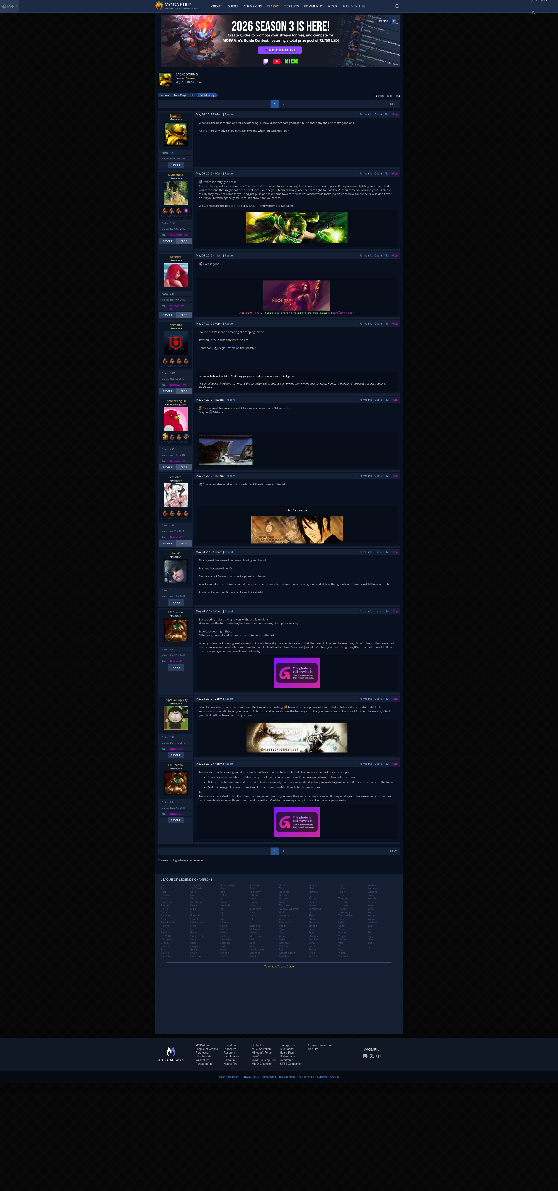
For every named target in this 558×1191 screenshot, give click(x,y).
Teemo (292, 707)
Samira (313, 898)
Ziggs (371, 936)
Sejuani (313, 902)
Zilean (371, 939)
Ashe (164, 919)
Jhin (222, 915)
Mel (251, 939)
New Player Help (184, 95)
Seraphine (315, 909)
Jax (221, 909)
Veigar (342, 936)
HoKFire (313, 1049)
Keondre (175, 257)
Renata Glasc (287, 953)
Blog (184, 241)
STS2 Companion (291, 1063)
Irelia (223, 895)
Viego (341, 949)
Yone (371, 909)
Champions (253, 6)
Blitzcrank (167, 939)
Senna (312, 905)
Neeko (283, 895)
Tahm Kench (345, 885)
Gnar (193, 943)
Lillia (252, 905)
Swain (312, 949)
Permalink (365, 114)
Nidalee (283, 898)
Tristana (217, 412)
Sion (311, 929)
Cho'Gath (196, 888)
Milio (252, 943)
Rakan (282, 939)
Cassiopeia (197, 885)
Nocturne (284, 905)
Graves (194, 949)
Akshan (165, 895)
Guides (233, 6)
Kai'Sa (223, 926)
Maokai (253, 932)
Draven (194, 905)
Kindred (254, 885)
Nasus (283, 888)
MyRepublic (175, 175)
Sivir (205, 408)
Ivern (223, 898)
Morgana (254, 953)
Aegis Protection (229, 348)
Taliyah (342, 888)
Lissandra (255, 909)
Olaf (281, 912)
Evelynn (195, 915)
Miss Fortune (257, 946)
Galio (193, 932)
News (332, 6)
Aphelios (166, 915)
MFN (11, 6)
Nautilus (284, 892)
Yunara (372, 915)
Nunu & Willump (289, 909)
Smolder (314, 939)
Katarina (225, 943)
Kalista (224, 929)
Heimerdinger (228, 885)
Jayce (223, 912)
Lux (251, 922)
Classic (273, 6)
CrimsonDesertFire (320, 1045)
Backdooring (207, 95)
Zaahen (372, 922)
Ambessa (166, 902)
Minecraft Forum (262, 1052)
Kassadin (225, 939)
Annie (164, 912)
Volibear (373, 885)
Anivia (164, 909)
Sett (311, 912)
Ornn (282, 919)
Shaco (206, 484)
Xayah (371, 895)
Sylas (312, 953)
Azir (163, 929)
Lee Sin (253, 898)
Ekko (193, 909)
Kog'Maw (254, 892)
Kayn (223, 949)
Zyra (370, 946)
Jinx (222, 919)
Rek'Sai (283, 946)
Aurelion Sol (168, 922)
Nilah (282, 902)
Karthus (224, 936)
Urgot (341, 926)
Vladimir (343, 956)
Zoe (370, 943)
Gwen (193, 953)
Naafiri (253, 956)
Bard (164, 932)
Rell (281, 949)
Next (393, 104)
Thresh (342, 902)
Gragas (194, 946)
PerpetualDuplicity (176, 700)
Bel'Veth (166, 936)
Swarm (190, 78)
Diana (193, 898)
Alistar (164, 898)
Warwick (373, 888)
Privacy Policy (251, 1076)
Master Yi (255, 936)
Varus (341, 929)
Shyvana (314, 922)
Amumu (165, 905)
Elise (193, 912)
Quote (378, 114)
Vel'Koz (342, 939)
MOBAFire (202, 1045)
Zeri (370, 932)
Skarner (313, 936)
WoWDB (257, 1056)
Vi (339, 946)
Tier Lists (291, 6)
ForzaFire (230, 1060)
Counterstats (204, 1056)
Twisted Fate (346, 915)
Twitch (206, 182)
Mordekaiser (257, 949)
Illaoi (223, 892)
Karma (224, 932)
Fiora (205, 264)
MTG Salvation (261, 1049)
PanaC (176, 553)
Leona (253, 902)
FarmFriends (232, 1056)
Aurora (165, 926)
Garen (194, 939)
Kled (252, 888)
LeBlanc (254, 895)
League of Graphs (207, 1049)
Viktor (341, 953)
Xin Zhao (373, 902)
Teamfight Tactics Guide (279, 966)
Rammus (284, 943)
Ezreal (194, 919)
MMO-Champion (262, 1063)
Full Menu (351, 6)
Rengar (313, 885)
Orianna (284, 915)
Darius (194, 895)
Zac (370, 926)
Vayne (342, 932)
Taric (341, 895)
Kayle (223, 946)
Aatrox (165, 885)
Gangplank (196, 936)
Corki (193, 892)
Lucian (253, 915)
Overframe (286, 1060)
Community (313, 6)
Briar (164, 949)
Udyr (341, 922)
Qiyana (283, 932)
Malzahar (255, 929)
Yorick (371, 912)
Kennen (224, 953)
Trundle (343, 909)
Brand (164, 943)
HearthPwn (287, 1052)
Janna (223, 902)
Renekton (284, 956)
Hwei (223, 888)
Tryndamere (345, 912)
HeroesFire (230, 1063)
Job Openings (287, 1076)
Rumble (313, 892)
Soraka (313, 946)
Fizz (192, 929)
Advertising (269, 1076)
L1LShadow (175, 612)
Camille (165, 956)
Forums (164, 95)
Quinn (282, 936)
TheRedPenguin (175, 401)
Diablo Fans (287, 1056)
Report (229, 114)
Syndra (313, 956)
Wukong (373, 892)
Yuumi (371, 919)
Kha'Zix (224, 956)
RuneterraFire (204, 1063)
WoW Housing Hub (264, 1060)
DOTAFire (230, 1049)
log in (176, 860)
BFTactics (258, 1045)
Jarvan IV (225, 905)
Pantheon (285, 922)
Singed (313, 926)
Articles (334, 1076)
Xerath (372, 898)
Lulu (251, 919)
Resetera (229, 1052)
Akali (164, 892)
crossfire (175, 477)
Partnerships (306, 1076)
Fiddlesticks (197, 922)
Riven (312, 888)
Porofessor (202, 1052)
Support (322, 1076)
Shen (312, 919)
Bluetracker (287, 1049)
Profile (175, 165)
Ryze (311, 895)
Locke (252, 912)
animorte (176, 325)
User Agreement (229, 1076)
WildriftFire (202, 1060)
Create (216, 6)
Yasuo (371, 905)
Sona (312, 943)
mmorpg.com (288, 1045)
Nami (282, 885)
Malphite (254, 926)
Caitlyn (165, 953)
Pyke (282, 929)
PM (387, 114)
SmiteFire (230, 1045)
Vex (340, 943)
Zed (370, 929)
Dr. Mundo (196, 902)
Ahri (163, 888)
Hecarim (195, 956)
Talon (341, 892)
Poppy (282, 926)
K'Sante (224, 922)
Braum (165, 946)
